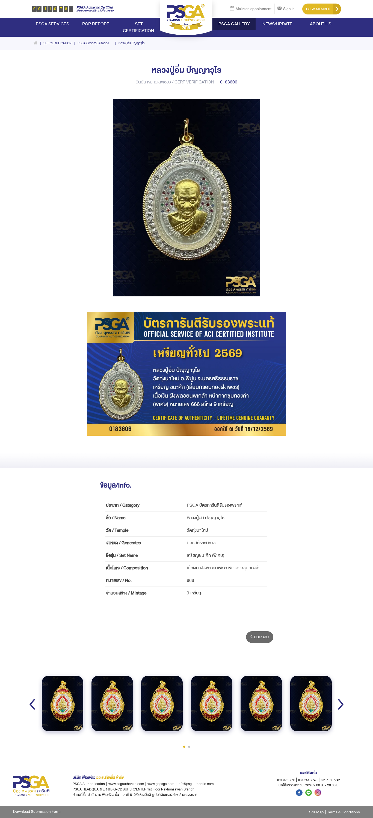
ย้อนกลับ (261, 637)
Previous (32, 704)
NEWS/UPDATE (277, 23)
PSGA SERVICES (52, 23)
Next (341, 704)
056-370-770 (286, 780)
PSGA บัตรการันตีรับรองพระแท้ (97, 43)
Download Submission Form (37, 811)
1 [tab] (184, 746)
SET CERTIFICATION (139, 27)
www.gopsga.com (160, 784)
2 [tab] (189, 746)
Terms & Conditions (343, 812)
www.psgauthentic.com (127, 784)
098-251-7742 (307, 780)
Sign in (289, 9)
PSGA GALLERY (234, 23)
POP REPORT (95, 23)
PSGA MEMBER (318, 9)
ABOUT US (320, 23)
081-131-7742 (330, 780)
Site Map (316, 812)
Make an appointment (253, 9)
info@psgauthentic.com (196, 784)
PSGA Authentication (89, 784)
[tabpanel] (62, 703)
